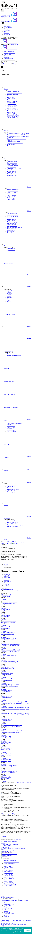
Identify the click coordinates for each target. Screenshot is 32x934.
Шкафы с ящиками (12, 228)
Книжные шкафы (11, 219)
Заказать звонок (5, 44)
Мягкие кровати (11, 102)
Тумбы (8, 300)
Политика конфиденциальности (9, 921)
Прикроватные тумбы (12, 189)
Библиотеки (10, 290)
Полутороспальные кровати (14, 93)
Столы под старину (12, 492)
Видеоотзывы (17, 64)
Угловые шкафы (11, 220)
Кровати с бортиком (12, 109)
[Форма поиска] (3, 2)
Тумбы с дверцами (12, 198)
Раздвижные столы (12, 490)
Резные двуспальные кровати (14, 423)
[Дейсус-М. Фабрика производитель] (16, 6)
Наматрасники (11, 144)
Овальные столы (11, 487)
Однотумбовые (11, 248)
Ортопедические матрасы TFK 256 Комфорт (18, 133)
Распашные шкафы (12, 224)
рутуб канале (17, 839)
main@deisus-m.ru (5, 925)
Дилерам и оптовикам (9, 915)
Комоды (9, 294)
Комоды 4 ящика (11, 171)
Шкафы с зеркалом (12, 226)
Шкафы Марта (11, 230)
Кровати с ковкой (11, 108)
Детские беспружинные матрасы (15, 145)
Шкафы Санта (10, 232)
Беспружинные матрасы (13, 141)
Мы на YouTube (5, 924)
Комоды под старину (12, 165)
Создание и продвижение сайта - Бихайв (14, 900)
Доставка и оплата (9, 27)
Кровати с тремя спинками (14, 95)
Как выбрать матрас (9, 913)
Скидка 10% (10, 140)
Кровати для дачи (11, 106)
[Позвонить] (2, 10)
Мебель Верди (7, 54)
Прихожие (6, 57)
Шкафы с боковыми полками (14, 227)
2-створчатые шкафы (12, 215)
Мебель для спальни (9, 51)
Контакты (6, 33)
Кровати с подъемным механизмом (16, 100)
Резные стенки (11, 427)
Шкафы (9, 301)
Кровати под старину (12, 117)
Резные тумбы (10, 428)
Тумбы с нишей (11, 199)
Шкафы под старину (12, 526)
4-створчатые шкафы (12, 217)
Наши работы (7, 64)
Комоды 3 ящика (11, 172)
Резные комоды (11, 424)
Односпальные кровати (13, 91)
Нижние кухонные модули (14, 355)
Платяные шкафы (11, 223)
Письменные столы (9, 55)
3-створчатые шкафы (12, 216)
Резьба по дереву (11, 431)
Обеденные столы (11, 486)
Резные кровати (11, 426)
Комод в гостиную (12, 164)
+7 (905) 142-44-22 (5, 21)
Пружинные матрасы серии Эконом (16, 139)
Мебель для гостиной (9, 53)
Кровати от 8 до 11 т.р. (13, 116)
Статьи (5, 909)
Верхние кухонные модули (14, 353)
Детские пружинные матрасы (15, 143)
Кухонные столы (11, 485)
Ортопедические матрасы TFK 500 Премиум (19, 134)
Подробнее (3, 599)
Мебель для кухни (8, 58)
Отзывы (6, 31)
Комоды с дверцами (12, 161)
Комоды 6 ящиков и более (14, 168)
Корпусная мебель (8, 908)
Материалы (7, 30)
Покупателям (7, 26)
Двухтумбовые (11, 250)
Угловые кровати (11, 98)
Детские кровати (11, 104)
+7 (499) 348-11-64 (5, 16)
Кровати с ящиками (12, 101)
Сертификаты (7, 28)
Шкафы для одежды (12, 222)
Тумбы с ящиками (11, 195)
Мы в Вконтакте (21, 924)
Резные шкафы (11, 430)
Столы (8, 298)
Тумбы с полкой (11, 196)
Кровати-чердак (11, 112)
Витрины (9, 293)
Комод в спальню (11, 167)
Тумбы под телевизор (12, 191)
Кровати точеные (11, 113)
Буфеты (9, 292)
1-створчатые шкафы (12, 213)
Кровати (9, 296)
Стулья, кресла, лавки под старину (16, 524)
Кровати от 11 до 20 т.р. (13, 115)
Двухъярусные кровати (13, 110)
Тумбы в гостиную (12, 193)
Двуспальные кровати (12, 94)
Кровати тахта (10, 97)
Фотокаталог (7, 34)
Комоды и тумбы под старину (15, 520)
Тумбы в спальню (11, 192)
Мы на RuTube (12, 924)
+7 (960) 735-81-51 (5, 15)
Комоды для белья (11, 175)
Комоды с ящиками (12, 163)
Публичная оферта (12, 923)
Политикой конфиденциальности (9, 930)
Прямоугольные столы (13, 489)
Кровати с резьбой (12, 105)
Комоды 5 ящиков (11, 169)
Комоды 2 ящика (11, 174)
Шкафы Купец (11, 231)
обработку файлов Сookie (15, 929)
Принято (28, 930)
